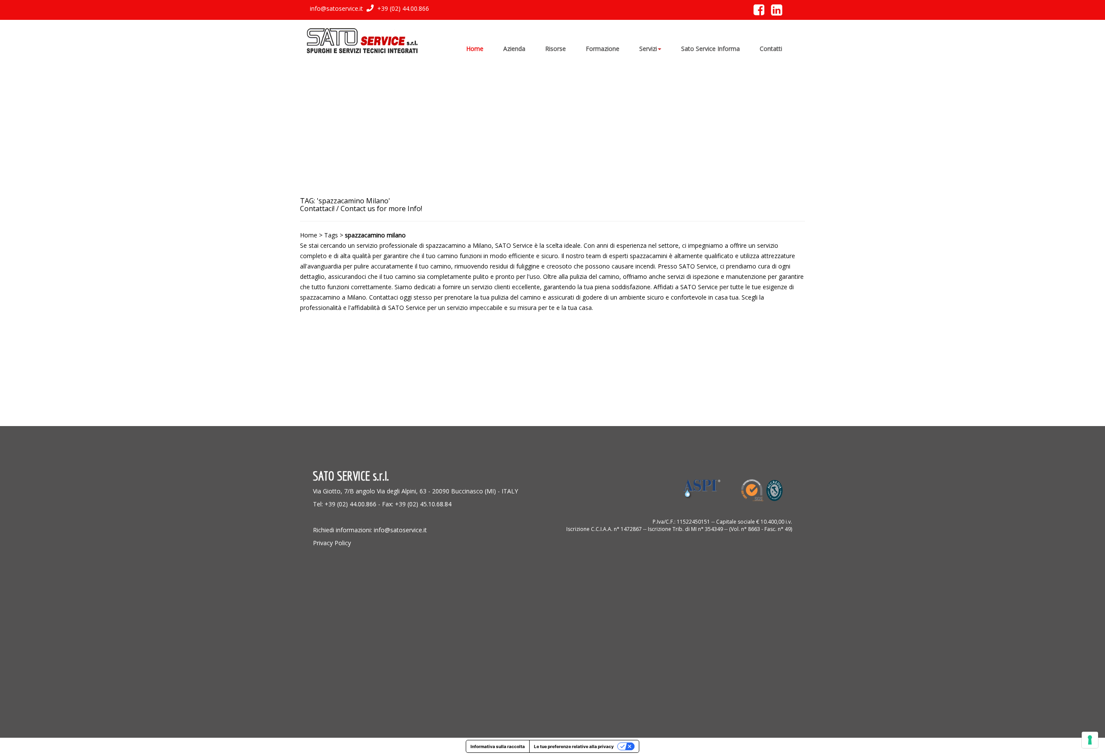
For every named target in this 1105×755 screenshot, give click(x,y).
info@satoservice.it (336, 8)
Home (308, 235)
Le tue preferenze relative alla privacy (574, 746)
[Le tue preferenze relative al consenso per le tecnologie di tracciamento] (1090, 740)
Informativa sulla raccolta (497, 746)
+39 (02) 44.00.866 (402, 8)
